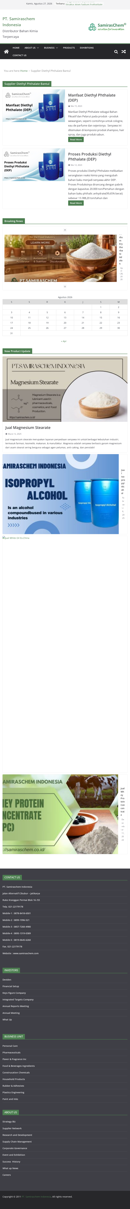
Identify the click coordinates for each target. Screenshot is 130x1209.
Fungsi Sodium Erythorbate (80, 3)
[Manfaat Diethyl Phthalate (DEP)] (34, 105)
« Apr (64, 341)
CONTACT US (19, 55)
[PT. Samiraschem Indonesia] (6, 51)
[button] (37, 48)
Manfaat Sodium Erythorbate (22, 238)
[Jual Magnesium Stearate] (65, 389)
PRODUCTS (69, 47)
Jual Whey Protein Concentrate (123, 801)
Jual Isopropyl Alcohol (123, 481)
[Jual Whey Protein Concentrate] (60, 814)
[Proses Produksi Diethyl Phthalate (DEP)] (34, 164)
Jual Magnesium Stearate (28, 427)
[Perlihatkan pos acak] (123, 51)
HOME (16, 47)
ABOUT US (30, 47)
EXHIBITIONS (87, 47)
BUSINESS (49, 47)
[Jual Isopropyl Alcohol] (61, 494)
